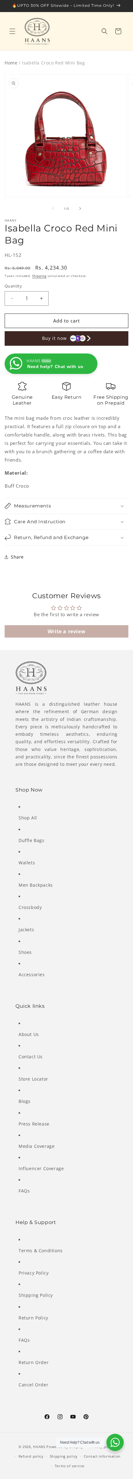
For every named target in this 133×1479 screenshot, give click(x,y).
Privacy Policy (34, 1273)
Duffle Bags (32, 840)
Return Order (34, 1362)
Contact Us (31, 1057)
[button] (12, 31)
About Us (29, 1034)
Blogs (25, 1101)
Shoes (25, 952)
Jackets (26, 930)
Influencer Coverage (41, 1168)
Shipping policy (64, 1456)
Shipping (39, 276)
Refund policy (31, 1456)
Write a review (66, 631)
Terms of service (69, 1466)
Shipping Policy (36, 1295)
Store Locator (33, 1079)
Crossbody (30, 907)
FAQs (24, 1191)
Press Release (34, 1124)
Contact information (102, 1456)
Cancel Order (33, 1385)
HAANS (39, 1446)
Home (11, 63)
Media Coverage (36, 1146)
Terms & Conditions (41, 1250)
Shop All (28, 818)
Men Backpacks (36, 885)
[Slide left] (53, 208)
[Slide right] (80, 208)
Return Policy (33, 1318)
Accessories (32, 974)
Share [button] (17, 557)
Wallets (27, 863)
